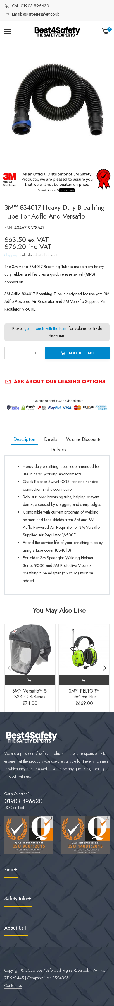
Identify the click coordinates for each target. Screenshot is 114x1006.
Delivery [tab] (58, 449)
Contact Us (13, 985)
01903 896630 (23, 801)
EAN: (9, 228)
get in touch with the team (46, 328)
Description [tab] (24, 439)
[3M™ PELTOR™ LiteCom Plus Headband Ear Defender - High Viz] (84, 649)
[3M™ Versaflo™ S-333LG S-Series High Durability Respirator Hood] (30, 649)
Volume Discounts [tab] (83, 439)
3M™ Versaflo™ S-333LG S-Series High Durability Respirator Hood (30, 700)
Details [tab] (50, 439)
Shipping (11, 255)
